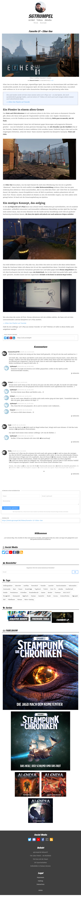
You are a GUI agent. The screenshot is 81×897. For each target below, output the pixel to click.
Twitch (45, 589)
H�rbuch (25, 596)
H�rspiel (75, 596)
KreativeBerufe (33, 592)
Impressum (40, 877)
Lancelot (51, 585)
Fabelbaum (11, 599)
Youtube (49, 78)
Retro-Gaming (29, 599)
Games (43, 592)
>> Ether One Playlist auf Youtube (18, 102)
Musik (49, 596)
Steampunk (16, 596)
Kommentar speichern (11, 508)
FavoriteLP (43, 78)
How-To (53, 589)
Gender (5, 592)
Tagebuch (38, 589)
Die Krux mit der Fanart (40, 859)
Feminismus (14, 592)
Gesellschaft (69, 589)
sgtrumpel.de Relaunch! (40, 852)
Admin (40, 890)
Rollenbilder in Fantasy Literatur (40, 866)
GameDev (41, 596)
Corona (55, 596)
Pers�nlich (6, 596)
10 (51, 80)
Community (6, 589)
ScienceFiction (64, 596)
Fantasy (33, 596)
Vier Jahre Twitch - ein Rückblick (40, 855)
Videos (31, 78)
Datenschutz (40, 884)
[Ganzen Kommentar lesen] (44, 471)
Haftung (40, 881)
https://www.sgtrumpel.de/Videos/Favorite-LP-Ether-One (22, 520)
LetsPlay (36, 78)
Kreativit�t (28, 589)
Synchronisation (61, 585)
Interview (18, 585)
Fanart (20, 589)
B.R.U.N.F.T (66, 592)
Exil (4, 599)
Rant (14, 589)
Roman (19, 599)
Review (50, 592)
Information (72, 585)
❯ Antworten (75, 373)
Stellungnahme (7, 585)
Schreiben (23, 592)
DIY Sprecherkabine (40, 862)
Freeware (58, 592)
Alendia (60, 589)
